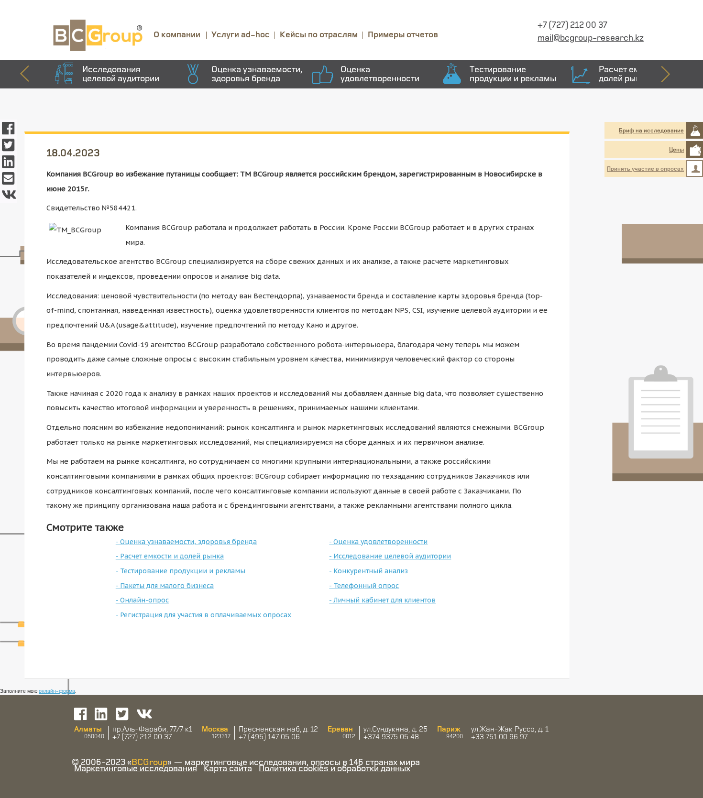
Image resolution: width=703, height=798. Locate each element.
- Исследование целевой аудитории (390, 556)
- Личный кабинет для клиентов (382, 600)
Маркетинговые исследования (135, 768)
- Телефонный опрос (364, 585)
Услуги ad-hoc (240, 34)
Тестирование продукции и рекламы (513, 73)
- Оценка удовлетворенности (378, 541)
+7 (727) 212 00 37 (572, 24)
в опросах (645, 168)
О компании (177, 34)
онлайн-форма (57, 690)
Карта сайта (228, 768)
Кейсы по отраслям (319, 34)
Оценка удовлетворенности (380, 73)
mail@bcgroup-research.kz (591, 37)
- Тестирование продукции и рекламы (180, 571)
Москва (215, 728)
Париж (449, 728)
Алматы (88, 728)
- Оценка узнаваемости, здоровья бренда (186, 541)
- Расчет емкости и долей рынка (170, 556)
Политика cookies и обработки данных (334, 768)
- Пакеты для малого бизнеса (165, 585)
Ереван (340, 728)
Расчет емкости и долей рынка (634, 73)
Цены (676, 149)
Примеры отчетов (403, 34)
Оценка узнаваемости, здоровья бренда (256, 73)
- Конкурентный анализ (368, 571)
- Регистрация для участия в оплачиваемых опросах (203, 615)
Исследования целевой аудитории (120, 73)
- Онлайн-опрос (142, 600)
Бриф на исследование (651, 130)
